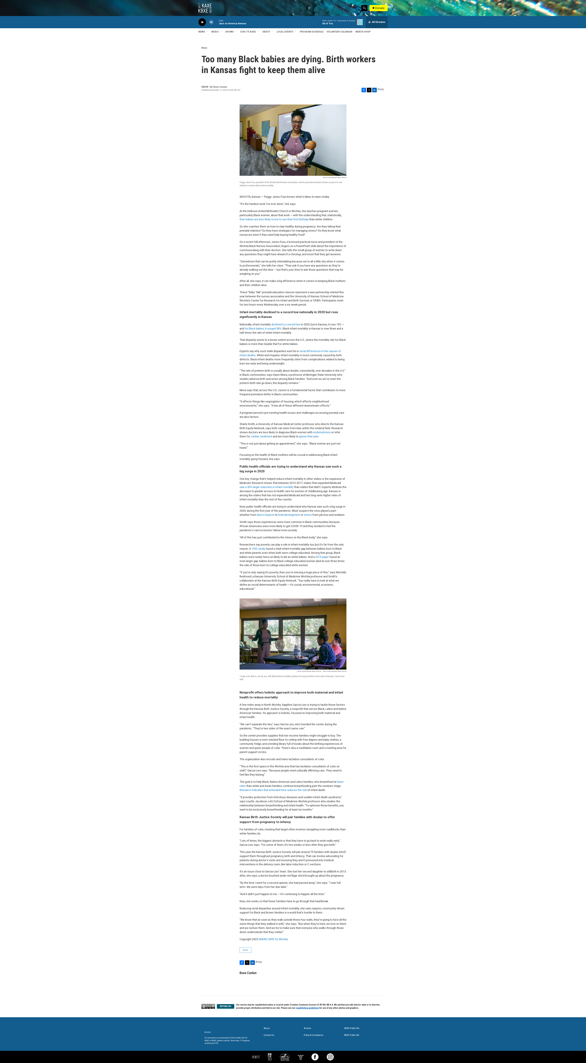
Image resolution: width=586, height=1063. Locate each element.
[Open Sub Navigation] (207, 32)
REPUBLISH (225, 1006)
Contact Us (269, 1035)
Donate (380, 8)
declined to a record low (285, 324)
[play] (202, 22)
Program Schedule (312, 32)
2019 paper (322, 557)
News (201, 32)
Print (381, 89)
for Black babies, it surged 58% (263, 328)
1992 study (258, 548)
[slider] (216, 22)
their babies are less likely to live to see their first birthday (274, 219)
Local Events (285, 32)
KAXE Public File (351, 1028)
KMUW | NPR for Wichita (273, 939)
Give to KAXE (248, 32)
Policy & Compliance (313, 1035)
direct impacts (265, 514)
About (266, 32)
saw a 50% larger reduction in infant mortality (267, 487)
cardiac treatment (261, 436)
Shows (229, 32)
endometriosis (322, 432)
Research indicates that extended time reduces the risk (273, 790)
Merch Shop (363, 32)
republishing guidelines (307, 1008)
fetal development (289, 514)
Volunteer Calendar (340, 32)
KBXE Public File (351, 1035)
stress (308, 514)
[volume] (211, 22)
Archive (307, 1028)
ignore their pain (308, 436)
